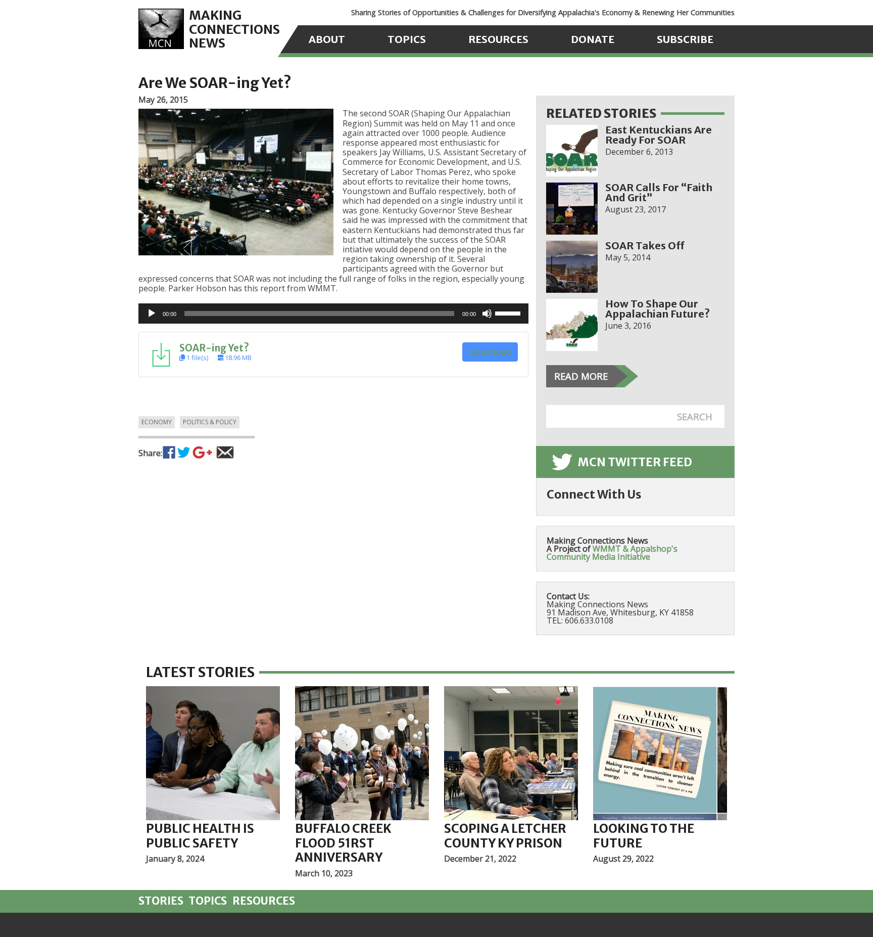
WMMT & (610, 548)
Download (490, 352)
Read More (581, 376)
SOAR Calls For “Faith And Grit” (658, 192)
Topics (406, 39)
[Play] (152, 313)
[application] (333, 313)
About (327, 39)
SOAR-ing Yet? (214, 348)
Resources (498, 39)
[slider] (509, 312)
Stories (160, 901)
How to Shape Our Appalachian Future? (657, 308)
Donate (592, 39)
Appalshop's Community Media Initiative (612, 552)
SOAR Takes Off (645, 245)
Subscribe (685, 39)
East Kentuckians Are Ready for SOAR (658, 134)
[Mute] (487, 313)
